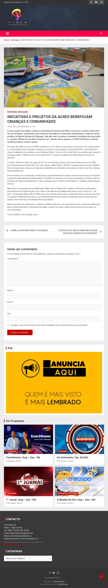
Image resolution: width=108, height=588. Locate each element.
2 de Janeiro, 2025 (64, 461)
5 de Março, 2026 (13, 461)
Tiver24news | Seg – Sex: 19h (23, 457)
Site (9, 313)
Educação (23, 112)
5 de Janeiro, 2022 (64, 503)
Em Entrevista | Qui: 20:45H (72, 457)
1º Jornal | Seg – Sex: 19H (21, 499)
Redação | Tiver (29, 126)
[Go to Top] (101, 576)
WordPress (63, 584)
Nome (10, 290)
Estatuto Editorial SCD (14, 544)
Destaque (12, 112)
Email (10, 302)
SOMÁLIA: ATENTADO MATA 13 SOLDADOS (30, 230)
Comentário (13, 259)
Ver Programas (15, 421)
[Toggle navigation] (7, 34)
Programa (11, 451)
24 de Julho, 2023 (14, 126)
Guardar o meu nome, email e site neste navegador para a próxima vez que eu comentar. (49, 325)
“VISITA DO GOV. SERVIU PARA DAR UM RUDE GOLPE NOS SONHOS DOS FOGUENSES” (77, 231)
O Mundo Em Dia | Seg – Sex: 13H (76, 499)
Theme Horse (59, 581)
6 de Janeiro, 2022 (13, 503)
